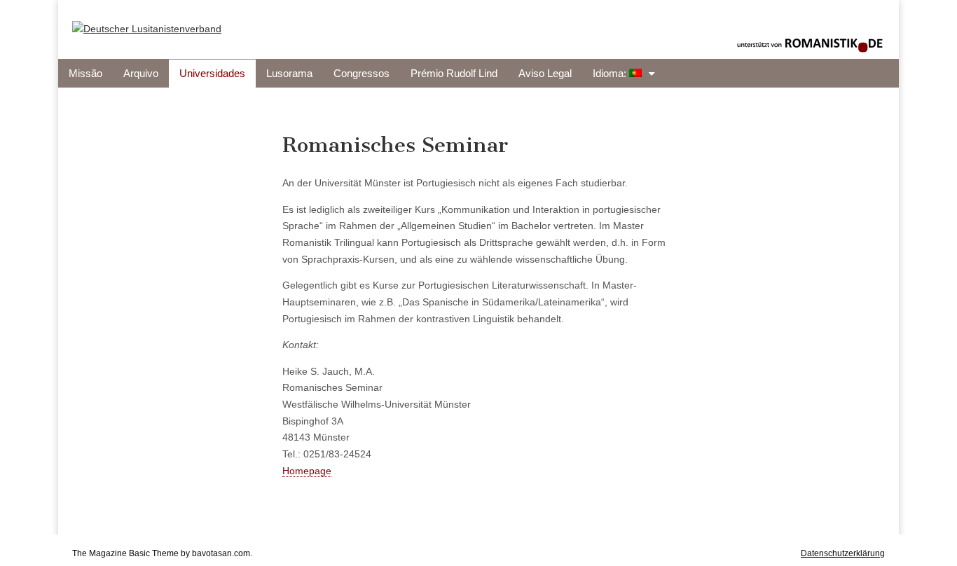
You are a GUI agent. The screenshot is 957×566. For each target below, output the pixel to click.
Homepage (306, 470)
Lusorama (289, 73)
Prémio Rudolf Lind (454, 73)
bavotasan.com (221, 553)
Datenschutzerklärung (843, 553)
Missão (85, 73)
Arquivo (140, 73)
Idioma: (611, 73)
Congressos (361, 73)
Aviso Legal (545, 73)
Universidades (212, 73)
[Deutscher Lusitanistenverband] (146, 19)
